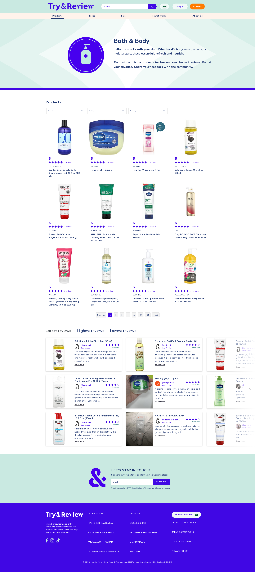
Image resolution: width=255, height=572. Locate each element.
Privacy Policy (180, 551)
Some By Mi (96, 230)
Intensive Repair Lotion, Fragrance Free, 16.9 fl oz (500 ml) (97, 417)
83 (141, 315)
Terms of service (161, 488)
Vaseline (95, 166)
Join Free (197, 6)
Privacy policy (148, 488)
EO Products (55, 166)
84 (148, 315)
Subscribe (161, 481)
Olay (177, 230)
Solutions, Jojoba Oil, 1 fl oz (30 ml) (93, 341)
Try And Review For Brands (103, 551)
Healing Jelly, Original (167, 378)
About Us (135, 513)
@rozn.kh (247, 425)
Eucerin (52, 230)
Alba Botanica (182, 295)
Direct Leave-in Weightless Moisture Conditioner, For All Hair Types (95, 379)
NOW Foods (180, 166)
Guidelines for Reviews (101, 532)
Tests (92, 15)
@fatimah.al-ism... (171, 419)
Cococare (96, 295)
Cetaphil (137, 295)
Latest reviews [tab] (58, 330)
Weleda (52, 295)
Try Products (95, 513)
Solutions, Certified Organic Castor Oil (176, 341)
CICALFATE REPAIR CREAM (169, 415)
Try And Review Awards (143, 532)
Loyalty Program (181, 541)
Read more (79, 364)
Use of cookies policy (184, 522)
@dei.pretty (168, 382)
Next (249, 389)
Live (123, 15)
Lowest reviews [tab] (123, 330)
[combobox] (66, 111)
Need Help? (136, 551)
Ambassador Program (100, 542)
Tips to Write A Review (100, 523)
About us (198, 15)
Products (57, 15)
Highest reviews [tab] (90, 330)
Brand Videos (137, 542)
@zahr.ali (86, 345)
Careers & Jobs (138, 523)
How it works (159, 15)
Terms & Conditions (183, 532)
